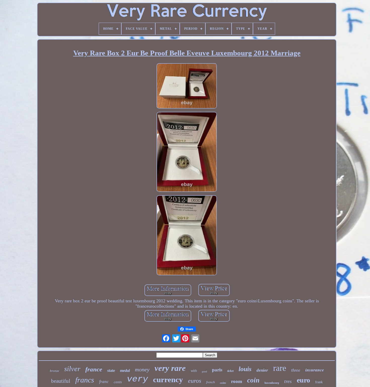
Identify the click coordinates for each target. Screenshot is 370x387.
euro (303, 380)
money (142, 369)
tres (288, 381)
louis (245, 369)
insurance (314, 370)
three (295, 370)
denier (262, 370)
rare (279, 368)
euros (194, 380)
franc (104, 381)
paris (217, 369)
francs (84, 380)
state (111, 370)
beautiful (60, 381)
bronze (54, 371)
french (210, 382)
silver (72, 369)
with (194, 371)
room (236, 381)
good (204, 371)
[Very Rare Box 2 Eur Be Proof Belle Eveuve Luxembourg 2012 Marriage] (187, 86)
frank (319, 382)
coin (253, 380)
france (93, 369)
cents (118, 382)
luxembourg (272, 382)
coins (223, 382)
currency (168, 379)
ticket (230, 371)
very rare (170, 368)
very (137, 379)
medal (125, 370)
